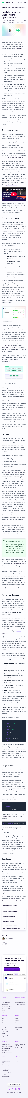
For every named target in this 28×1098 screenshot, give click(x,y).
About (16, 1018)
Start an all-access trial (11, 969)
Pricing (4, 1012)
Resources (4, 7)
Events (3, 1033)
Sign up (13, 898)
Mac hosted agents (20, 1002)
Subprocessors (6, 1067)
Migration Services (7, 1036)
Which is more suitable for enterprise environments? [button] (9, 915)
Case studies (5, 1031)
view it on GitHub (7, 345)
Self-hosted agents (20, 1000)
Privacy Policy (5, 1064)
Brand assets (18, 1027)
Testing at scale (6, 1048)
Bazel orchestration (7, 1052)
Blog (3, 1020)
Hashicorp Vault (6, 566)
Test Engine (5, 1004)
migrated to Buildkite (11, 185)
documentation (6, 901)
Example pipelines (6, 1025)
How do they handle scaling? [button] (10, 925)
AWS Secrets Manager (17, 564)
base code (7, 472)
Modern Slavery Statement (6, 1077)
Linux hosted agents (20, 1004)
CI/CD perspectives (13, 7)
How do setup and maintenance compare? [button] (8, 920)
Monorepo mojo (6, 1050)
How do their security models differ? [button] (11, 928)
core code (6, 157)
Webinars (4, 1029)
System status (18, 1059)
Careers (17, 1020)
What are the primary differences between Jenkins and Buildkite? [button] (11, 910)
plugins (15, 472)
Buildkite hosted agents (9, 347)
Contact (20, 2)
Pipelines (4, 1000)
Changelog (5, 1023)
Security (17, 1025)
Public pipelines (6, 1002)
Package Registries (7, 1006)
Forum (16, 1061)
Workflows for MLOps (7, 1046)
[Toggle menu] (25, 2)
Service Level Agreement (5, 1069)
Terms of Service (6, 1059)
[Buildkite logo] (7, 2)
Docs (3, 1018)
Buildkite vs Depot (19, 1048)
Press (16, 1023)
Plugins (4, 1027)
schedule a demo (18, 901)
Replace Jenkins (6, 1044)
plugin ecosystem (17, 157)
